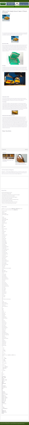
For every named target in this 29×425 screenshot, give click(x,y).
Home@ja (3, 301)
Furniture (3, 269)
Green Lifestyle (3, 287)
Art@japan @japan (4, 220)
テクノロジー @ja (4, 365)
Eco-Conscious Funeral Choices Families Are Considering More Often (10, 199)
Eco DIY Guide (3, 237)
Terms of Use (5, 423)
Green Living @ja (4, 288)
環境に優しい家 (3, 395)
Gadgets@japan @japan (4, 271)
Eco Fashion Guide (4, 238)
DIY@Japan (3, 233)
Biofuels (3, 225)
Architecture (3, 212)
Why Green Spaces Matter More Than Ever (7, 192)
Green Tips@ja (3, 296)
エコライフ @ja (3, 353)
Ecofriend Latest (4, 258)
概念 (2, 389)
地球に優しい (3, 378)
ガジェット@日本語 (4, 358)
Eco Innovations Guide (4, 250)
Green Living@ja (4, 289)
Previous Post (3, 149)
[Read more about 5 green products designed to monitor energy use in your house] (21, 158)
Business (3, 227)
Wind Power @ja (4, 344)
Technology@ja (3, 331)
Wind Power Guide (4, 345)
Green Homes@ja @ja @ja (5, 284)
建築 (2, 384)
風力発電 (3, 413)
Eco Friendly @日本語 (4, 243)
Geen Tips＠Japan (4, 275)
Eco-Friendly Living (4, 257)
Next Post (26, 149)
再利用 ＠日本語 (4, 377)
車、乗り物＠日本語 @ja (4, 408)
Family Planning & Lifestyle (5, 264)
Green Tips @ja (3, 295)
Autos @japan (3, 221)
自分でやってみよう (4, 403)
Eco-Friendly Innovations (5, 256)
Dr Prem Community (18, 422)
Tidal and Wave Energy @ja (5, 333)
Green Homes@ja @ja (4, 283)
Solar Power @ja (4, 321)
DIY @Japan (3, 232)
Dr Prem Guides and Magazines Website (5, 422)
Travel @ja (3, 339)
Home (2, 300)
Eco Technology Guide (4, 252)
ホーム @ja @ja (3, 370)
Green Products (3, 290)
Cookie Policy (12, 423)
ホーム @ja (3, 369)
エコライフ (3, 352)
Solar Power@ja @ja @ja (4, 327)
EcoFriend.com (3, 171)
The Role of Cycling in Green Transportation (7, 198)
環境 (2, 390)
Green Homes (3, 281)
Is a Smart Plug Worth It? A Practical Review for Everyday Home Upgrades (11, 194)
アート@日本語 (3, 350)
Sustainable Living (4, 328)
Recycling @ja (3, 313)
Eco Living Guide (4, 251)
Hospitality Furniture (4, 302)
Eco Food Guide (4, 239)
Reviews (3, 319)
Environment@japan (4, 263)
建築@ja (3, 388)
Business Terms (8, 423)
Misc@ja (3, 308)
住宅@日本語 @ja (4, 376)
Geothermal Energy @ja (4, 277)
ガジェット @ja (3, 357)
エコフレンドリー (4, 351)
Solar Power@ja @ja (4, 326)
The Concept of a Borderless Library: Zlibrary (7, 200)
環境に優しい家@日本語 (4, 397)
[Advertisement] (14, 27)
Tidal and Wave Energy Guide (5, 334)
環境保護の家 (3, 402)
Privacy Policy (16, 423)
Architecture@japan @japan (5, 214)
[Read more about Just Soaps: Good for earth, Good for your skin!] (8, 156)
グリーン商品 (3, 359)
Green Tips (3, 294)
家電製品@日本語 (4, 383)
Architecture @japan (4, 213)
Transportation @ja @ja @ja (5, 338)
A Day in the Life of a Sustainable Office (6, 193)
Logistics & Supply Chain (5, 306)
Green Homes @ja (4, 282)
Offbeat (2, 309)
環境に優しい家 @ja (4, 396)
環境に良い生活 (3, 401)
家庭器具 (3, 382)
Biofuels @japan (3, 226)
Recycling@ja (3, 315)
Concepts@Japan (4, 231)
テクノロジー (3, 364)
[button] (14, 1)
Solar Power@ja (3, 325)
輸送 (2, 409)
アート (2, 346)
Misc (2, 307)
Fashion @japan (3, 265)
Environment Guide (4, 262)
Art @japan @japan (4, 218)
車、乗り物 (3, 407)
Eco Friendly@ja (3, 244)
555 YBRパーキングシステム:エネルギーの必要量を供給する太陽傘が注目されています (12, 208)
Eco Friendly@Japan (4, 245)
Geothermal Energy (4, 276)
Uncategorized (3, 340)
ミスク (2, 371)
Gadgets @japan (4, 270)
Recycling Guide (4, 314)
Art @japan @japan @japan (5, 219)
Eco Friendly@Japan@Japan (5, 246)
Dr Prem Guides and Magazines (10, 171)
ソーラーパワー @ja (4, 363)
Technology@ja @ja (4, 332)
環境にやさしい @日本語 (4, 394)
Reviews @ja (3, 320)
